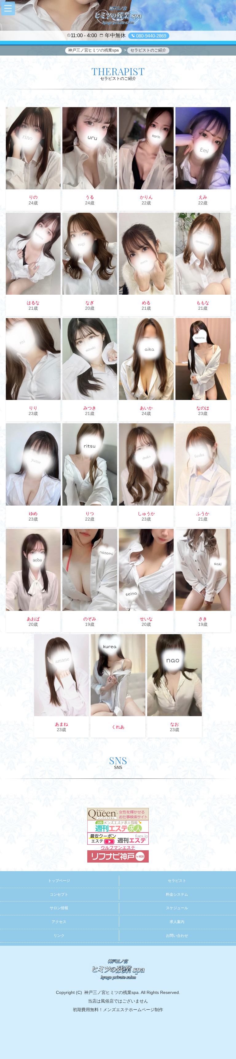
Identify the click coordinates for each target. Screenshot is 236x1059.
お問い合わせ (177, 935)
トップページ (59, 881)
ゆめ (33, 513)
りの (33, 197)
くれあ (118, 726)
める (146, 302)
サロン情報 (59, 908)
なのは (202, 407)
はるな (33, 302)
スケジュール (177, 908)
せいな (146, 618)
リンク (59, 935)
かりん (146, 197)
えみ (203, 197)
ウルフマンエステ (118, 847)
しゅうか (146, 513)
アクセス (59, 922)
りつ (89, 513)
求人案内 (177, 922)
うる (89, 197)
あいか (146, 407)
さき (203, 618)
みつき (89, 407)
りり (33, 407)
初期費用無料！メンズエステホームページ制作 (118, 1009)
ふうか (202, 513)
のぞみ (89, 618)
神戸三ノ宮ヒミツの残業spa (111, 992)
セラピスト (177, 881)
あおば (33, 618)
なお (174, 724)
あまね (61, 724)
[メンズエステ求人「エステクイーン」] (118, 813)
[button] (8, 8)
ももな (202, 302)
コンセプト (59, 894)
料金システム (177, 894)
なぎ (89, 302)
